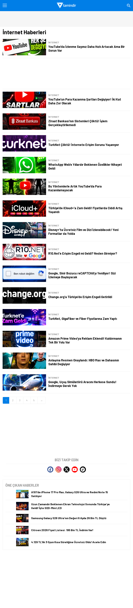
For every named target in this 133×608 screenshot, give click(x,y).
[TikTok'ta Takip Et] (83, 469)
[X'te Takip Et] (67, 469)
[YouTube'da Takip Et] (75, 469)
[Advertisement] (66, 73)
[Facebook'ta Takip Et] (50, 469)
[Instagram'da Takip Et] (58, 469)
